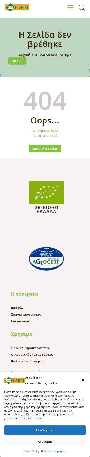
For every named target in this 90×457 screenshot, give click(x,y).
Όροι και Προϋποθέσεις (30, 348)
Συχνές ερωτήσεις (26, 314)
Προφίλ (17, 308)
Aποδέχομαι (45, 430)
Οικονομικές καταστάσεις (32, 354)
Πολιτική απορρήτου (53, 451)
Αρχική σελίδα (45, 148)
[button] (83, 380)
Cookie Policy (31, 451)
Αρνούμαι (45, 441)
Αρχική (24, 55)
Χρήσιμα (22, 333)
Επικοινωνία (21, 321)
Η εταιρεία (24, 293)
